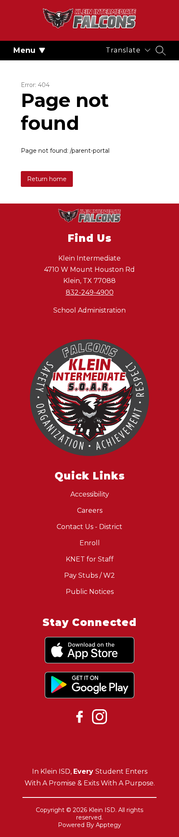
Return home (47, 179)
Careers (89, 510)
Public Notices (90, 592)
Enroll (90, 543)
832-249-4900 (90, 292)
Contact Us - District (89, 527)
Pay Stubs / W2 (89, 575)
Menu (24, 50)
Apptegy (108, 825)
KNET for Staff (90, 559)
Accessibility (89, 494)
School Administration (89, 310)
